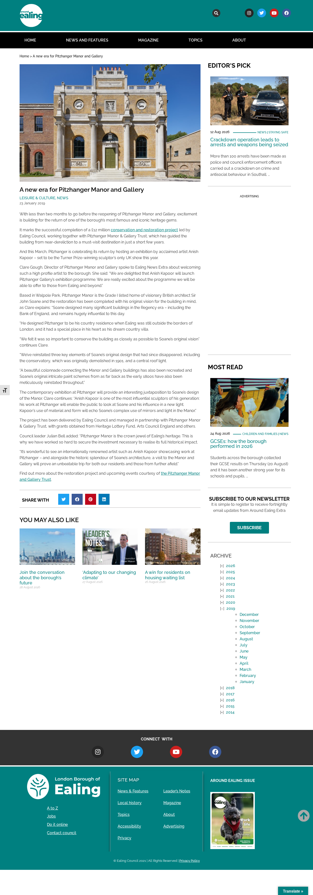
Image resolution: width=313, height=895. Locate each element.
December (249, 614)
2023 (230, 584)
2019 (230, 608)
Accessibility (129, 826)
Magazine (148, 40)
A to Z (52, 808)
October (247, 626)
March (245, 669)
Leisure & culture (37, 198)
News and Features (87, 40)
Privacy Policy (189, 861)
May (243, 657)
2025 (230, 571)
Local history (130, 802)
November (249, 620)
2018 (230, 687)
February (248, 675)
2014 (230, 712)
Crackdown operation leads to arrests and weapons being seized (249, 142)
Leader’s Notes (176, 791)
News (62, 198)
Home (30, 40)
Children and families (259, 434)
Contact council (61, 833)
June (244, 651)
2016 (230, 700)
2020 (230, 602)
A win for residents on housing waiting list (167, 575)
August (246, 639)
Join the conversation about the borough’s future (42, 577)
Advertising (173, 826)
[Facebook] (286, 13)
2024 (230, 578)
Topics (195, 40)
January (247, 681)
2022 (230, 590)
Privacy (124, 838)
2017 (230, 694)
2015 (230, 706)
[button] (216, 13)
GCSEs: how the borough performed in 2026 (238, 443)
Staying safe (278, 132)
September (250, 633)
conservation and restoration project (144, 230)
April (244, 663)
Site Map (128, 779)
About (239, 40)
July (243, 645)
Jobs (51, 816)
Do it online (57, 824)
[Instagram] (249, 13)
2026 (230, 565)
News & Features (133, 791)
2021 (230, 596)
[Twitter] (261, 13)
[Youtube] (274, 13)
